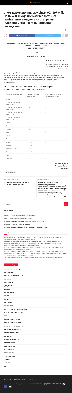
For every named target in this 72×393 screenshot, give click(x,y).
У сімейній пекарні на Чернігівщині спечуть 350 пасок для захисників (24, 221)
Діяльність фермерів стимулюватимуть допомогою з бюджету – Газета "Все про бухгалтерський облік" (33, 247)
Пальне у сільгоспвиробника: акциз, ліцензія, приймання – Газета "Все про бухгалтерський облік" (32, 241)
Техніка (7, 359)
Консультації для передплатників (16, 309)
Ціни (5, 366)
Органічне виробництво (12, 329)
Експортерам (9, 292)
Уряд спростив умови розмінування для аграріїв (18, 218)
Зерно (6, 299)
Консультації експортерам (13, 312)
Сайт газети (7, 379)
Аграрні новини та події (12, 269)
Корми (6, 316)
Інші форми (8, 302)
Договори (7, 289)
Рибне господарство (11, 339)
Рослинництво (25, 8)
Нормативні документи (14, 8)
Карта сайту (31, 379)
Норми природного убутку (13, 326)
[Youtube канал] (10, 387)
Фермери (7, 363)
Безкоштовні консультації (13, 275)
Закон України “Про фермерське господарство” (18, 249)
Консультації (8, 306)
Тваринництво (9, 353)
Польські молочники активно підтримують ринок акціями (20, 215)
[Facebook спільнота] (5, 387)
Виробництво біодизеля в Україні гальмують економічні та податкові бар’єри (26, 227)
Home (5, 8)
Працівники (8, 336)
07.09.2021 (7, 30)
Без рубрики (8, 272)
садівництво (11, 172)
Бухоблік (7, 279)
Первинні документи (11, 333)
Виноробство (9, 282)
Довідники (8, 286)
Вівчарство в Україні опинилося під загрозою (17, 224)
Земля (6, 296)
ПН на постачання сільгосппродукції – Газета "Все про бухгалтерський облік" (26, 237)
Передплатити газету (19, 379)
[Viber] (64, 384)
